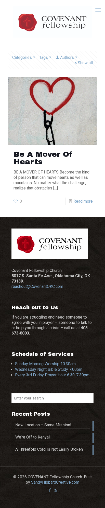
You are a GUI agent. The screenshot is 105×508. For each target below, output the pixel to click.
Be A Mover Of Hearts (43, 158)
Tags (43, 57)
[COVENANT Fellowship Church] (52, 22)
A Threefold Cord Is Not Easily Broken (49, 449)
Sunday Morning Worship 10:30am (45, 363)
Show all (85, 62)
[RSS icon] (55, 490)
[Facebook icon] (50, 490)
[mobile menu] (98, 10)
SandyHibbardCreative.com (55, 482)
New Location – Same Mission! (43, 425)
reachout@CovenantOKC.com (37, 286)
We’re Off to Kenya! (32, 437)
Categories (22, 57)
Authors (67, 57)
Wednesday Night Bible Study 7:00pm (48, 369)
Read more (83, 201)
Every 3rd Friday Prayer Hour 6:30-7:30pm (52, 375)
